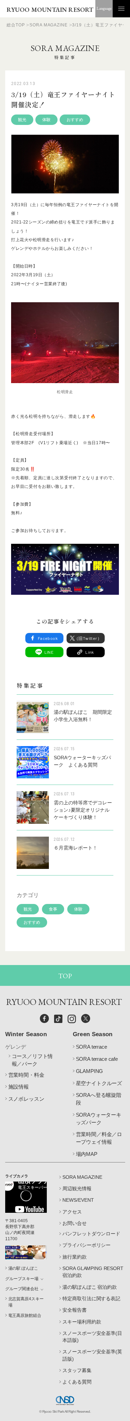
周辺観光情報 (77, 1188)
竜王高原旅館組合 (24, 1315)
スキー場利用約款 (81, 1322)
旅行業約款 (74, 1257)
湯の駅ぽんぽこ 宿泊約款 (89, 1287)
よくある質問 (76, 1382)
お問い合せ (74, 1223)
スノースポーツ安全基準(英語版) (92, 1355)
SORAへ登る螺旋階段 (99, 1099)
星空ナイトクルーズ (99, 1083)
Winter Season (26, 1034)
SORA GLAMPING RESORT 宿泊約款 (92, 1272)
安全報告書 (74, 1310)
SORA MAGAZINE (82, 1177)
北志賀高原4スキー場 (26, 1301)
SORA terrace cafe (97, 1059)
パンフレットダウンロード (91, 1233)
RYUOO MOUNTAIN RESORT (50, 10)
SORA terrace (91, 1047)
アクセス (72, 1212)
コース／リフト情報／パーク (32, 1060)
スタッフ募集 (76, 1370)
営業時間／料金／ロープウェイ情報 (99, 1138)
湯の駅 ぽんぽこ (23, 1268)
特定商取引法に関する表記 (91, 1298)
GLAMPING (89, 1071)
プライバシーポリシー (86, 1245)
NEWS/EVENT (78, 1200)
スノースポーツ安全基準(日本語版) (92, 1336)
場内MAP (86, 1154)
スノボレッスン (26, 1099)
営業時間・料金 (26, 1075)
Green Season (93, 1034)
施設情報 (18, 1087)
